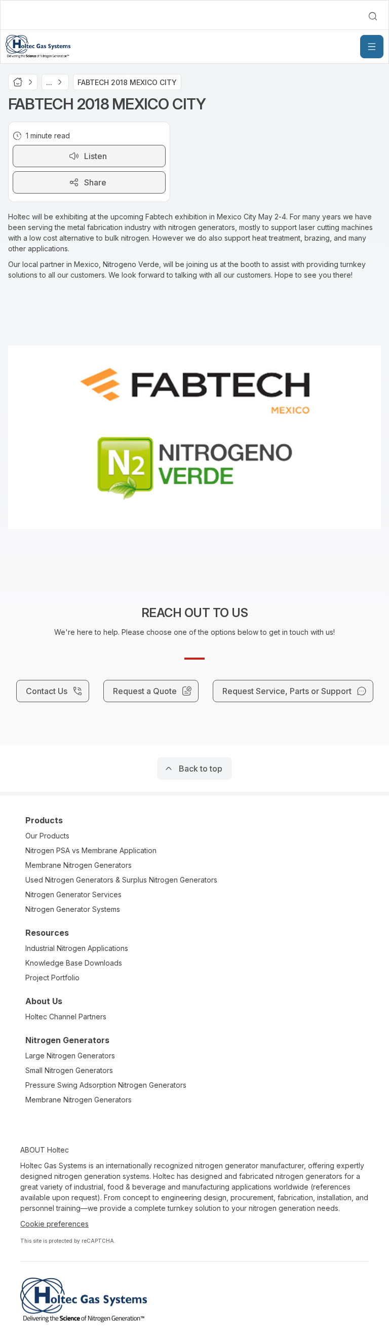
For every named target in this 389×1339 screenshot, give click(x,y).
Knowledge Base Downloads (73, 963)
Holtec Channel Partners (65, 1016)
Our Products (47, 835)
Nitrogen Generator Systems (72, 909)
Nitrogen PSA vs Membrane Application (91, 850)
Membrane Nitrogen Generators (78, 865)
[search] (372, 16)
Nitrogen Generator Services (73, 894)
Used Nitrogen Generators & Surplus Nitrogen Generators (121, 879)
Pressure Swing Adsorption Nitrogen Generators (105, 1085)
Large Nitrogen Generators (70, 1055)
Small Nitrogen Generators (69, 1070)
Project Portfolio (52, 977)
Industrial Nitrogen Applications (76, 948)
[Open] (371, 46)
